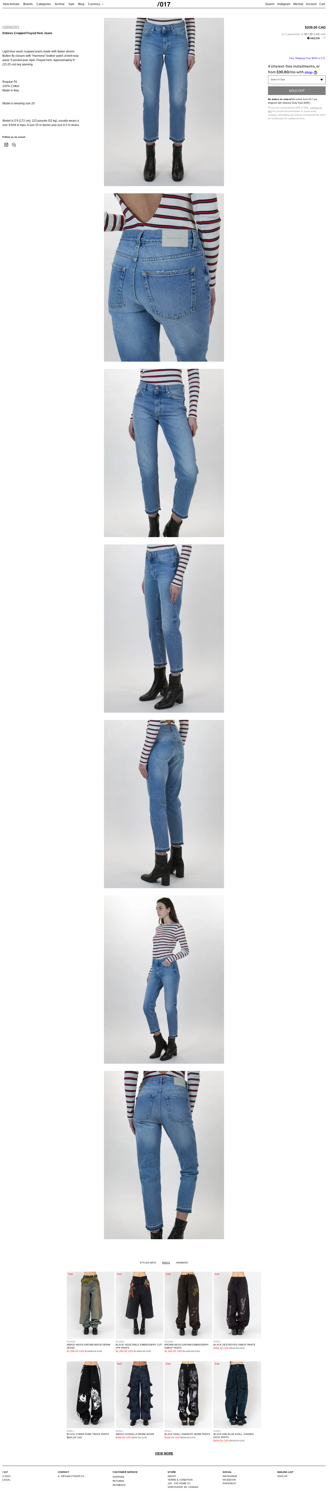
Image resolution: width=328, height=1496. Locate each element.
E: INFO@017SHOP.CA (71, 1476)
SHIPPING (118, 1477)
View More (164, 1453)
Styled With (148, 1262)
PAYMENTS (119, 1485)
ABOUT (172, 1476)
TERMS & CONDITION (180, 1479)
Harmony (10, 27)
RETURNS (118, 1481)
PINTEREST (229, 1483)
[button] (297, 35)
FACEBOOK (229, 1479)
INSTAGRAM (230, 1476)
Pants (166, 1262)
